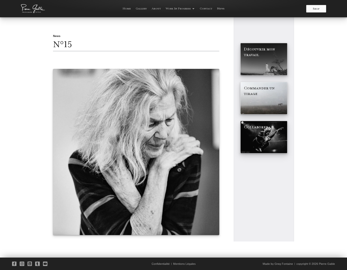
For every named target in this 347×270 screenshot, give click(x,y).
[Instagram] (22, 264)
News (56, 36)
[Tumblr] (37, 264)
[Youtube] (45, 264)
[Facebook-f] (14, 264)
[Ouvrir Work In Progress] (193, 8)
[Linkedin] (30, 264)
